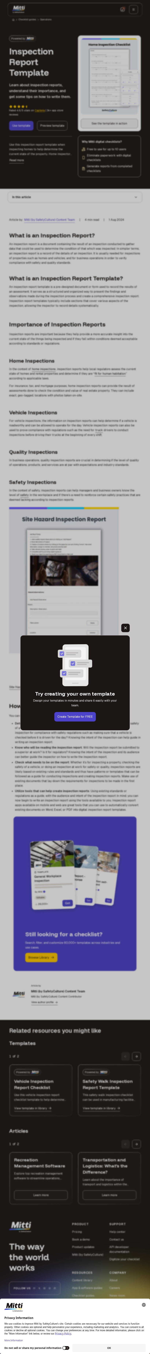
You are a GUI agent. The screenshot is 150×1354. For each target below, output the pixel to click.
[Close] (125, 628)
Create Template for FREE (75, 717)
